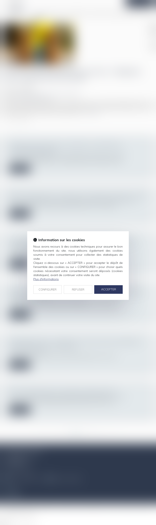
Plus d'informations (46, 279)
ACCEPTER (108, 289)
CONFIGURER (47, 289)
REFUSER (78, 289)
